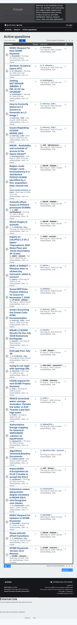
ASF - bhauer (48, 350)
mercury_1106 (18, 118)
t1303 (14, 415)
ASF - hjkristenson (51, 145)
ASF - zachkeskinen (15, 211)
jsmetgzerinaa (18, 156)
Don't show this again (11, 25)
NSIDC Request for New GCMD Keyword (20, 51)
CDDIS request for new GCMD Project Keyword (20, 383)
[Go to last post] (51, 48)
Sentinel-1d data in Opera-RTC (20, 67)
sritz (14, 389)
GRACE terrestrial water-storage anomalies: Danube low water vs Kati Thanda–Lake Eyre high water (20, 405)
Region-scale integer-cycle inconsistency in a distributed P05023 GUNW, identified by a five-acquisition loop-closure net (19, 176)
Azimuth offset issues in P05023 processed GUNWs (20, 205)
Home (12, 62)
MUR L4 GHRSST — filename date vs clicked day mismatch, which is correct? (20, 271)
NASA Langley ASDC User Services (20, 589)
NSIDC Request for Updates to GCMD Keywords (20, 518)
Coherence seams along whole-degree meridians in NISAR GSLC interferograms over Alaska (20, 496)
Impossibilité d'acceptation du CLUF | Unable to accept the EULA (19, 472)
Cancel (27, 618)
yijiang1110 (16, 441)
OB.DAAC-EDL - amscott (53, 450)
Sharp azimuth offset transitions (19, 534)
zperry (14, 279)
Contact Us (70, 585)
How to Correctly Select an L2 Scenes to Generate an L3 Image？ (19, 110)
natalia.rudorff (18, 459)
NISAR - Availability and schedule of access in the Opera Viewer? (20, 149)
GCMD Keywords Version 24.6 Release (19, 551)
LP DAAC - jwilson (20, 300)
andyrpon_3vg (20, 227)
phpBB (52, 587)
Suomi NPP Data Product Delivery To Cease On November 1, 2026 (20, 293)
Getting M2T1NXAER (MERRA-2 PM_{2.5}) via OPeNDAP (17, 86)
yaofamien (16, 479)
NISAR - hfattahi (49, 166)
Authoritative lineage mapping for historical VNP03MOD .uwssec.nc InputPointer (19, 431)
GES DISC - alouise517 (52, 365)
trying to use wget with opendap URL (20, 367)
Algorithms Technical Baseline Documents (20, 453)
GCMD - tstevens (50, 380)
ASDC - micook (18, 256)
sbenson (15, 371)
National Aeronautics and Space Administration (16, 591)
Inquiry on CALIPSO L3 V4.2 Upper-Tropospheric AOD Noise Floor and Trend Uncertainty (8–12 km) (20, 245)
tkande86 (16, 56)
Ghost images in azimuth (18, 223)
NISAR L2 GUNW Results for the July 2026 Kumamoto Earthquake (20, 334)
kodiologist (17, 94)
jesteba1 (46, 289)
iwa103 (15, 341)
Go (34, 618)
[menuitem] (51, 582)
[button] (69, 41)
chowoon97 (19, 506)
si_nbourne (17, 71)
